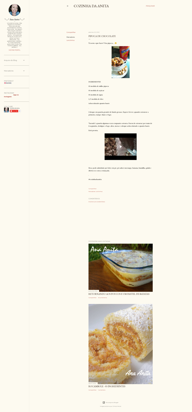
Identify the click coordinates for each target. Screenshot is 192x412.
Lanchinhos (70, 40)
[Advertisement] (102, 21)
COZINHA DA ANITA (91, 6)
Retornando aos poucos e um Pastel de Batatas (118, 293)
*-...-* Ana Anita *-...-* (14, 19)
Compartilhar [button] (71, 32)
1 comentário (101, 390)
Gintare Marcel (117, 406)
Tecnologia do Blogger (112, 402)
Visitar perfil (14, 50)
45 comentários (102, 297)
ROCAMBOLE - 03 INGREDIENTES (106, 386)
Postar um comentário (96, 202)
